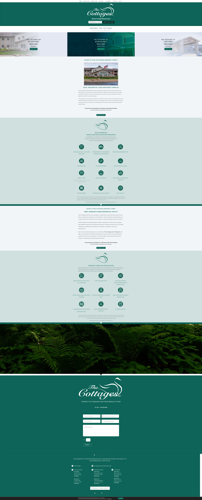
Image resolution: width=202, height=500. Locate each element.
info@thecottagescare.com (102, 466)
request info (101, 247)
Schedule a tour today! (100, 488)
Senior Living (86, 1)
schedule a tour (95, 22)
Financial (115, 1)
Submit (87, 444)
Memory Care (94, 1)
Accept (120, 498)
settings (109, 498)
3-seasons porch (81, 311)
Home (80, 1)
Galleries (108, 1)
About (120, 1)
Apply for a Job (108, 22)
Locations (100, 1)
